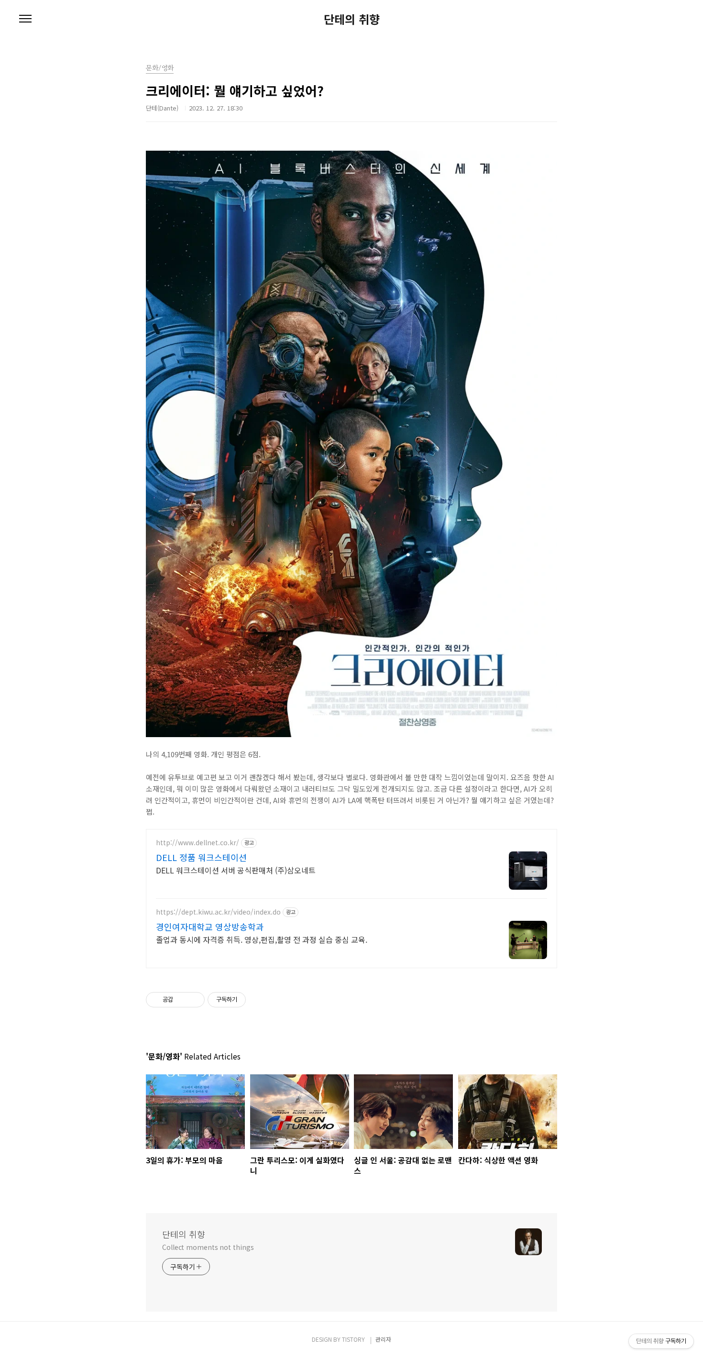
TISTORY (353, 1339)
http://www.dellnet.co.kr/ (197, 843)
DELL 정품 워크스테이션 (201, 857)
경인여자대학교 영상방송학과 (210, 926)
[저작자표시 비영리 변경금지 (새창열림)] (259, 1000)
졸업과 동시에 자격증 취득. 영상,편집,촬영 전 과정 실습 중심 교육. (261, 939)
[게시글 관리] (194, 1000)
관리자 (383, 1339)
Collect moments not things (207, 1247)
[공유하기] (182, 1000)
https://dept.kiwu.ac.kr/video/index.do (218, 912)
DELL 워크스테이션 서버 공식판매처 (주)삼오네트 (236, 869)
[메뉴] (25, 19)
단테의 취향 (352, 19)
